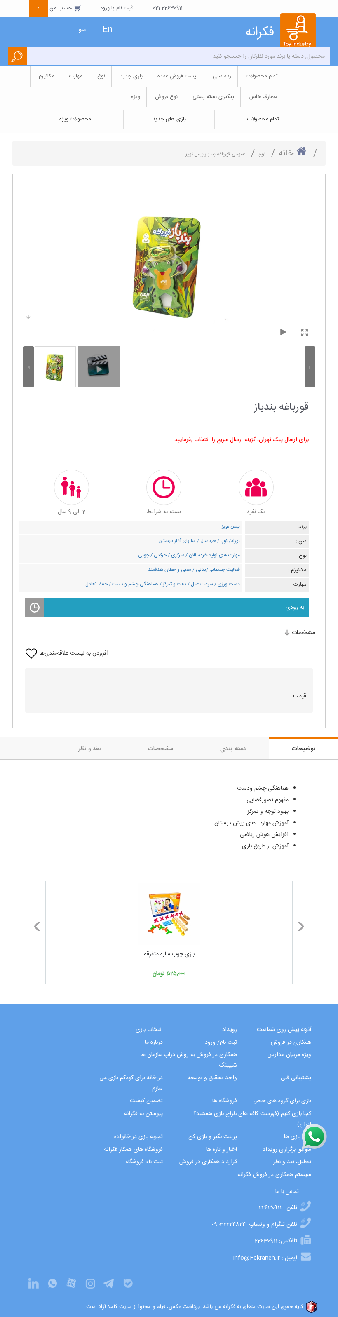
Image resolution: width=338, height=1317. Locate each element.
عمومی (238, 154)
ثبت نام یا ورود (116, 8)
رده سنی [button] (222, 76)
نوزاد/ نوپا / (228, 541)
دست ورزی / (226, 584)
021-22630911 (168, 8)
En (108, 30)
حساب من (55, 8)
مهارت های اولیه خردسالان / (212, 555)
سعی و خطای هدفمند (169, 570)
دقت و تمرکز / (172, 584)
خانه (286, 153)
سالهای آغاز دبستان (177, 541)
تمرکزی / (175, 555)
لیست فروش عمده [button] (177, 76)
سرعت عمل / (199, 584)
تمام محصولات (263, 119)
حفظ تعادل (96, 584)
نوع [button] (101, 76)
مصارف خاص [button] (263, 96)
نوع (261, 154)
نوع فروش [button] (166, 96)
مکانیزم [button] (46, 76)
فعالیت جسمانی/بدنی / (215, 570)
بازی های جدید (169, 119)
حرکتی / (158, 555)
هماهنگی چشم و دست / (133, 584)
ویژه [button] (135, 96)
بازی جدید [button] (131, 76)
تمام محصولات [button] (262, 76)
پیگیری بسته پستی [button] (213, 96)
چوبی (143, 555)
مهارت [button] (75, 76)
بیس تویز (231, 526)
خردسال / (206, 541)
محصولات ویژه (75, 119)
